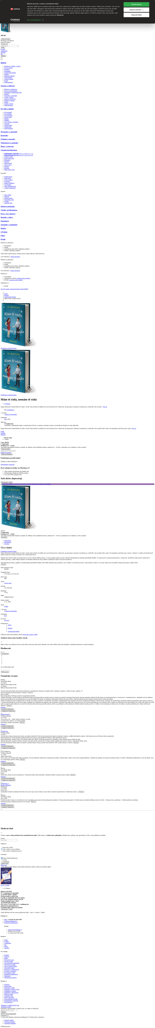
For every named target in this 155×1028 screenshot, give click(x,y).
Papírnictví (5, 221)
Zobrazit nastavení (135, 9)
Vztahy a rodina (8, 97)
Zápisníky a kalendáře (9, 225)
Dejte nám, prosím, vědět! (30, 634)
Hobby (6, 102)
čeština (6, 606)
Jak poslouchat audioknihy (11, 963)
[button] (79, 424)
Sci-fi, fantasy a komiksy (11, 122)
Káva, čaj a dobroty (8, 214)
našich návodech (15, 256)
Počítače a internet (9, 100)
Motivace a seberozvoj (10, 89)
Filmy (3, 236)
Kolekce (6, 166)
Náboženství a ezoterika (9, 143)
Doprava (6, 956)
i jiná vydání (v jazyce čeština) (11, 849)
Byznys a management (10, 91)
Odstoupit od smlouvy (10, 977)
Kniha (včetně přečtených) (10, 858)
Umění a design (8, 104)
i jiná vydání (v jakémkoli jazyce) (12, 851)
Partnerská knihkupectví (11, 922)
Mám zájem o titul (9, 169)
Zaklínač (6, 196)
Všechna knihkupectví (10, 921)
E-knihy (3, 49)
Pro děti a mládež (7, 109)
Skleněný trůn (8, 203)
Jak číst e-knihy (8, 961)
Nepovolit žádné (136, 15)
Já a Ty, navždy (5, 885)
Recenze (6, 544)
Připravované (8, 163)
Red (5, 419)
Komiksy (7, 69)
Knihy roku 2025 (9, 158)
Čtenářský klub (8, 996)
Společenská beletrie (10, 72)
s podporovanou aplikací (23, 278)
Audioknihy (4, 51)
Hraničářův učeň (9, 200)
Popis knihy (7, 540)
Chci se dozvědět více (34, 20)
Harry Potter (7, 195)
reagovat (3, 707)
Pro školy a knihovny (10, 971)
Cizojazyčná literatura (9, 150)
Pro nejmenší (8, 112)
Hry (2, 54)
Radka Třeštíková (9, 183)
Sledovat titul (4, 863)
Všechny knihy (8, 157)
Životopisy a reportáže (10, 95)
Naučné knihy (8, 125)
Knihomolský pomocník (7, 464)
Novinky (6, 161)
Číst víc (105, 407)
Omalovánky (8, 127)
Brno (5, 919)
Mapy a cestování (7, 146)
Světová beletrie (8, 79)
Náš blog (6, 984)
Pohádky (6, 120)
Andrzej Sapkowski (10, 188)
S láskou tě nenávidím (10, 414)
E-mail (2, 838)
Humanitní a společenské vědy (13, 92)
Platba (6, 958)
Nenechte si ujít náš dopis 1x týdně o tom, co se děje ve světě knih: (19, 1008)
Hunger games (8, 198)
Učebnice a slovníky (8, 139)
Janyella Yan (4, 731)
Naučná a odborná (8, 86)
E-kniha (5, 860)
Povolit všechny (136, 4)
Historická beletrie (9, 76)
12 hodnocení (10, 410)
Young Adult (8, 117)
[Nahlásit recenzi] (1, 750)
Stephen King (8, 176)
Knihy (2, 47)
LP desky (4, 232)
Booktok (6, 168)
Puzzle (3, 239)
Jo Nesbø (7, 181)
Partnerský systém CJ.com (11, 989)
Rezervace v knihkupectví (11, 969)
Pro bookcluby (8, 1002)
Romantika (7, 71)
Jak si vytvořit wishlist (10, 966)
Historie (6, 94)
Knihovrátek (7, 986)
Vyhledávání (4, 44)
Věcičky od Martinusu (9, 210)
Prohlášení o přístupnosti (11, 992)
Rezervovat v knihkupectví (8, 451)
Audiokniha (6, 861)
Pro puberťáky (8, 115)
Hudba (3, 228)
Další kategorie (8, 82)
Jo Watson (7, 404)
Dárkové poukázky (8, 206)
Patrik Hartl (7, 178)
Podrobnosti (7, 542)
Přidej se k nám (8, 994)
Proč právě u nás (9, 960)
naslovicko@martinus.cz (15, 929)
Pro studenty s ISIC (9, 973)
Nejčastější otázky (9, 968)
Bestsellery (7, 160)
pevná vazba (7, 583)
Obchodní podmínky (10, 1023)
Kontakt (6, 955)
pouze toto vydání (8, 847)
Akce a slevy (8, 165)
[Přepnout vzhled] (2, 58)
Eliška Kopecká (5, 714)
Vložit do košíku (5, 449)
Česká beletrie (8, 77)
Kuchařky (4, 135)
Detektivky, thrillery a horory (12, 66)
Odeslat (3, 1012)
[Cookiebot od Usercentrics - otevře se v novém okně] (15, 20)
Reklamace (7, 976)
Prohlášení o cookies (10, 991)
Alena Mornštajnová (10, 186)
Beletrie (3, 63)
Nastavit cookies (9, 1020)
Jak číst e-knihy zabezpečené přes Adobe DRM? (14, 289)
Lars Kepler (7, 184)
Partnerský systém (9, 988)
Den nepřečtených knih (10, 999)
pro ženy (6, 620)
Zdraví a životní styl (10, 99)
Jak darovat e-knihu (9, 964)
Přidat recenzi (5, 672)
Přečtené (3, 52)
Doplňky (3, 56)
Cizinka (6, 201)
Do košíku (4, 537)
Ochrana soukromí (9, 1022)
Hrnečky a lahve (7, 217)
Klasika (6, 74)
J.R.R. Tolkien (8, 180)
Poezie (6, 81)
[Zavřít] (1, 832)
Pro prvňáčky (8, 114)
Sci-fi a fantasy (8, 68)
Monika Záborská (6, 785)
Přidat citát (4, 865)
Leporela (6, 123)
